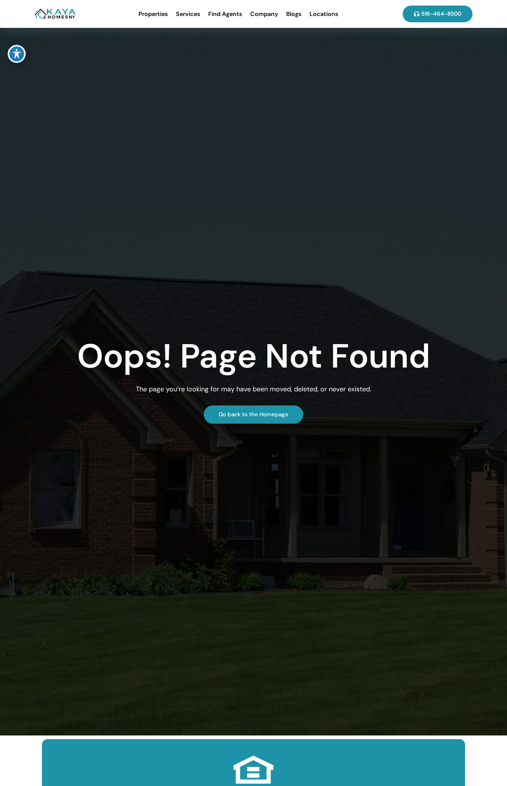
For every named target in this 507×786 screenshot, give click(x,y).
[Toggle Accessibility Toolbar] (17, 54)
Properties (153, 14)
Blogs (293, 14)
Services (188, 14)
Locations (324, 14)
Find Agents (225, 14)
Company (264, 14)
